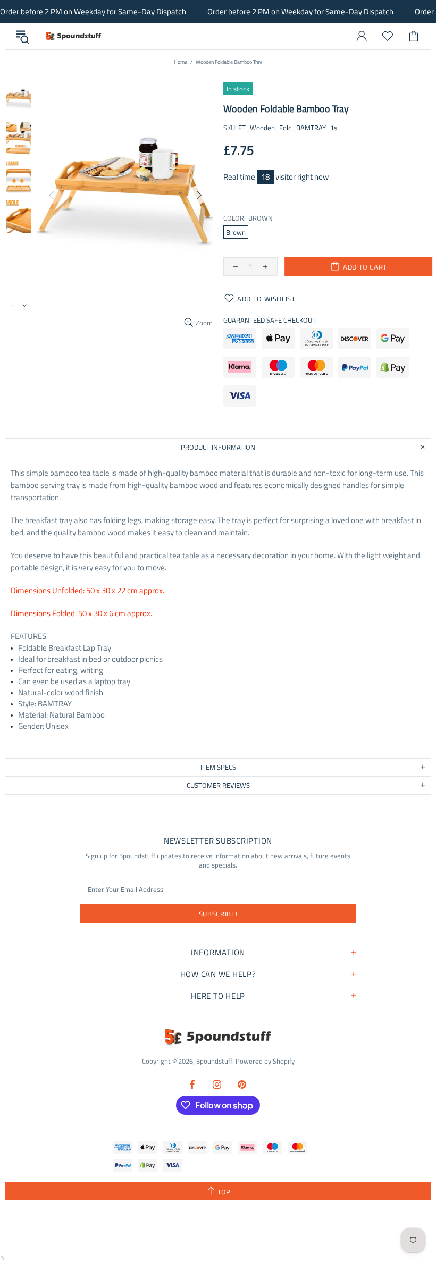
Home (180, 62)
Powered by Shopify (265, 1061)
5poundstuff (72, 36)
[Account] (361, 36)
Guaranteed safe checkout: (270, 320)
